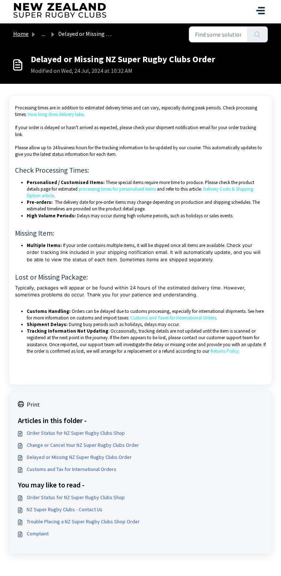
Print (33, 404)
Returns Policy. (224, 351)
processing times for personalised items (117, 189)
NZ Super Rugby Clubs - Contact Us (64, 509)
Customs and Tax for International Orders (71, 469)
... (43, 33)
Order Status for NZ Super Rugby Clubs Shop (76, 433)
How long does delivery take (55, 114)
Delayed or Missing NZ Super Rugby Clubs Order (79, 457)
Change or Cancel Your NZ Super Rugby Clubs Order (83, 445)
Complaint (38, 533)
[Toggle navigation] (260, 10)
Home (21, 33)
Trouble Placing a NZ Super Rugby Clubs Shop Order (83, 521)
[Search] (257, 34)
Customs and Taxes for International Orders (173, 318)
